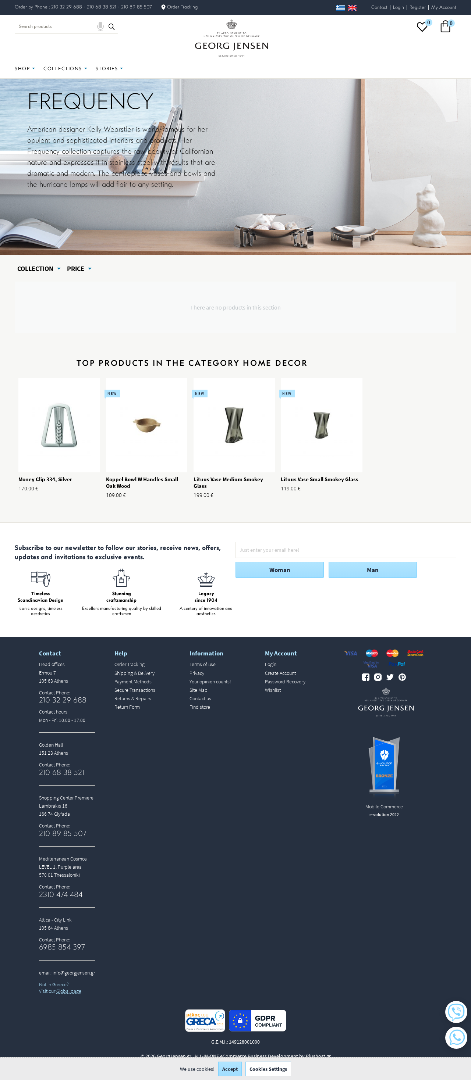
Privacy (197, 673)
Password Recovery (285, 681)
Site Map (199, 690)
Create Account (280, 673)
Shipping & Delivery (134, 673)
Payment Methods (133, 681)
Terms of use (203, 664)
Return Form (127, 707)
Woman (279, 570)
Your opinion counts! (210, 681)
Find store (200, 707)
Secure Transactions (134, 690)
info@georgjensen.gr (74, 972)
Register (418, 7)
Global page (68, 991)
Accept (230, 1069)
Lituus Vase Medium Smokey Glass (228, 482)
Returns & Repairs (132, 698)
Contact (379, 7)
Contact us (200, 698)
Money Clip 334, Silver (45, 479)
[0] (422, 31)
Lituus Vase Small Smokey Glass (319, 479)
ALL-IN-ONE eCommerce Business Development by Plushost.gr (262, 1056)
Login (398, 7)
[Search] (111, 26)
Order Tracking (182, 7)
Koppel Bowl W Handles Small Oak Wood (142, 482)
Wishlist (273, 690)
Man (373, 570)
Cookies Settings (268, 1069)
